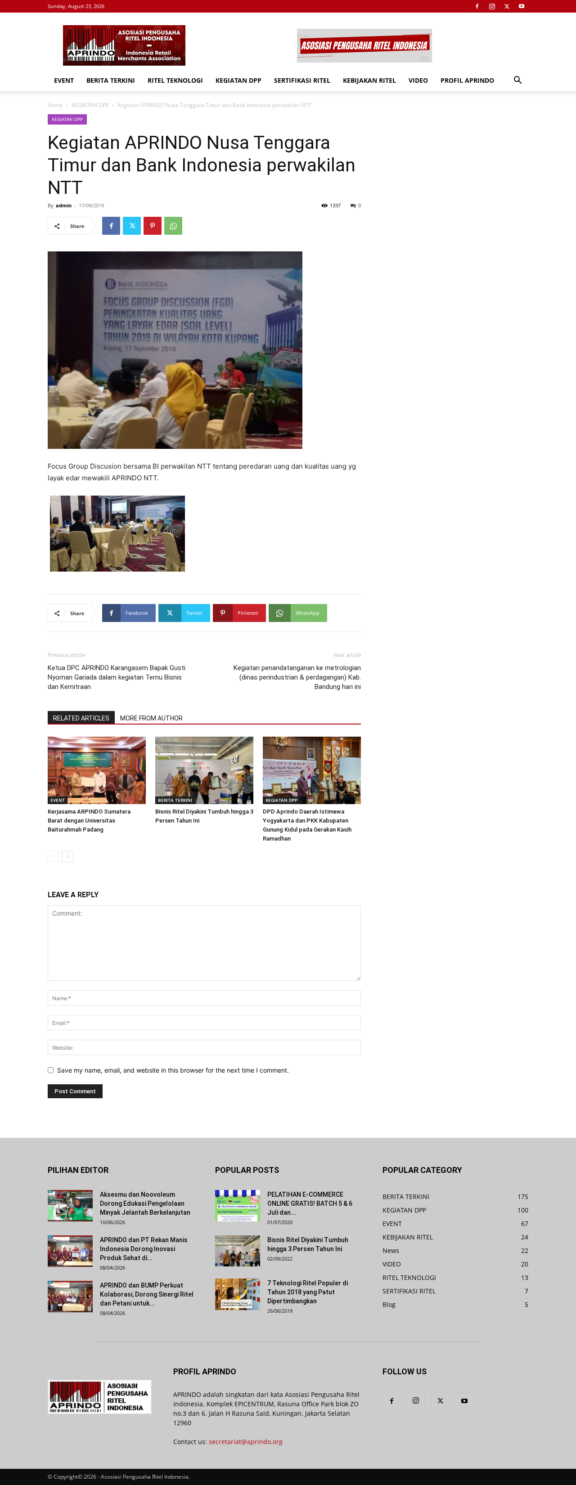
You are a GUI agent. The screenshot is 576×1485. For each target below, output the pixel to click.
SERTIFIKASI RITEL (302, 80)
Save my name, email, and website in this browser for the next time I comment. (173, 1070)
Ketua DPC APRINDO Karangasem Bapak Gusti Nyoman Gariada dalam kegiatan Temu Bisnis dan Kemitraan (116, 677)
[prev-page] (53, 856)
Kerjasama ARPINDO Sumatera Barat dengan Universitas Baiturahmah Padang (89, 820)
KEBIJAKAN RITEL (369, 80)
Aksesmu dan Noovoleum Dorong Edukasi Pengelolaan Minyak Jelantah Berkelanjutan (145, 1203)
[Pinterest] (153, 226)
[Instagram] (492, 6)
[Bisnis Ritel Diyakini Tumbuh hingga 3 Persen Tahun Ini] (204, 770)
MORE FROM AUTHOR (151, 718)
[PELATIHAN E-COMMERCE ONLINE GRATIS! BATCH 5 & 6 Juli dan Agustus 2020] (237, 1205)
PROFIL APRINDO (467, 80)
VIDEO (418, 80)
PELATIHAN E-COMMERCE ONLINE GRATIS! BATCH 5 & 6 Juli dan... (309, 1203)
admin (64, 205)
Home (55, 105)
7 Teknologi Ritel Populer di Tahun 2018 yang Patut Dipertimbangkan (307, 1292)
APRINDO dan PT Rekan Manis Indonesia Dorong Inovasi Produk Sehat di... (144, 1248)
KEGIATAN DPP (238, 80)
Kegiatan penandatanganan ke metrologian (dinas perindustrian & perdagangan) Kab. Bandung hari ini (297, 677)
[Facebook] (477, 6)
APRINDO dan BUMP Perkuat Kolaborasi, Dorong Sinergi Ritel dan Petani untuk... (147, 1294)
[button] (517, 81)
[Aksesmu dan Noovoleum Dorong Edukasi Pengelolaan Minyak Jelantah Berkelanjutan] (70, 1205)
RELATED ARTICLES (81, 718)
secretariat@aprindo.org (246, 1441)
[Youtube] (521, 6)
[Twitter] (506, 6)
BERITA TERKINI (110, 80)
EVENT (64, 80)
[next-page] (67, 856)
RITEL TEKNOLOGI (175, 80)
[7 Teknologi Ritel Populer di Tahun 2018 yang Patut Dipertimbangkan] (237, 1294)
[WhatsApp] (173, 226)
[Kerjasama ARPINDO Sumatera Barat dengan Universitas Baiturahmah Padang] (97, 770)
